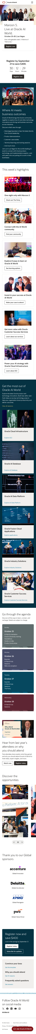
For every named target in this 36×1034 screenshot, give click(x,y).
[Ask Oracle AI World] (22, 1029)
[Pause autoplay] (18, 842)
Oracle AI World (12, 2)
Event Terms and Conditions (20, 1022)
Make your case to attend (15, 302)
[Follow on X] (3, 1009)
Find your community (13, 234)
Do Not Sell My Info (12, 1026)
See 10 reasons (10, 976)
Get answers (9, 984)
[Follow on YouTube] (15, 1009)
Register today (21, 763)
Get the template (10, 967)
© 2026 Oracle (5, 1022)
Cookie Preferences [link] (23, 1026)
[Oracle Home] (3, 2)
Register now (10, 46)
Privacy (4, 1026)
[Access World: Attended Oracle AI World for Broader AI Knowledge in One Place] (18, 729)
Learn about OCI (11, 371)
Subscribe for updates (14, 951)
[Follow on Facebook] (7, 1009)
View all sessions (7, 406)
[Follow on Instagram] (19, 1009)
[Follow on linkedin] (11, 1009)
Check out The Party (13, 200)
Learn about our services (14, 337)
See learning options (13, 268)
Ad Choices (5, 1029)
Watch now (7, 763)
